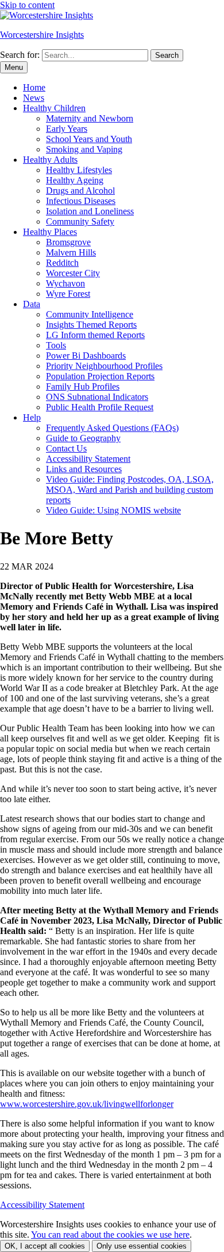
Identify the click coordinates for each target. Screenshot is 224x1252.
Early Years (66, 129)
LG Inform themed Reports (95, 335)
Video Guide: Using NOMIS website (113, 510)
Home (34, 87)
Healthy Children (54, 108)
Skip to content (27, 5)
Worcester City (73, 273)
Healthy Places (50, 232)
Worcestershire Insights (42, 35)
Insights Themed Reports (91, 324)
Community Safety (80, 221)
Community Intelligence (89, 314)
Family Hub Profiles (82, 386)
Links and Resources (84, 469)
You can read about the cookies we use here (110, 1234)
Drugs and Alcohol (80, 190)
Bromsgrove (68, 242)
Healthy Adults (50, 159)
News (33, 98)
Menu (14, 67)
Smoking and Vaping (84, 149)
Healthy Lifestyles (79, 170)
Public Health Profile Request (99, 407)
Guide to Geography (83, 438)
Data (31, 304)
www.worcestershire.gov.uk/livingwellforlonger (86, 1104)
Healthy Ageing (74, 180)
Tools (56, 345)
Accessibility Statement (88, 459)
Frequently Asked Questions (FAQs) (112, 428)
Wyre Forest (68, 294)
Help (32, 417)
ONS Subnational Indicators (97, 397)
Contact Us (66, 448)
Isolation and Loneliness (90, 211)
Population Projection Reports (100, 376)
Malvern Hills (71, 252)
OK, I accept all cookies (45, 1246)
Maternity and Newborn (89, 118)
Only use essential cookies (141, 1246)
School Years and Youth (89, 139)
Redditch (62, 263)
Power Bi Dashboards (86, 355)
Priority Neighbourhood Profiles (104, 366)
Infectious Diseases (80, 201)
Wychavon (65, 283)
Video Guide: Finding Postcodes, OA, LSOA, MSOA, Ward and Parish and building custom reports (130, 489)
